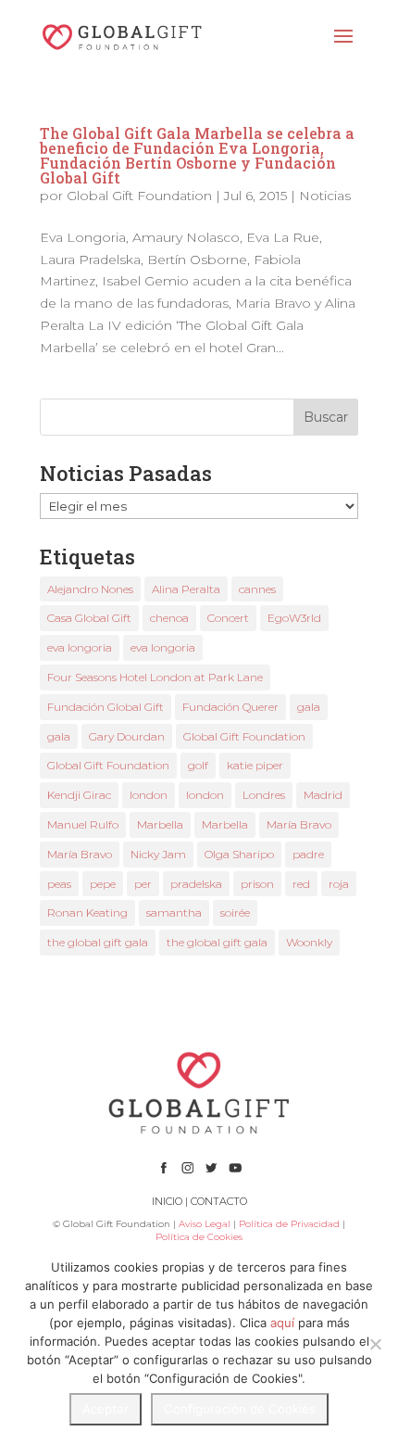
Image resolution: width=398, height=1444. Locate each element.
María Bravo (299, 824)
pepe (103, 884)
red (301, 884)
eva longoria (79, 647)
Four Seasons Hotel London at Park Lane (155, 677)
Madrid (323, 795)
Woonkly (309, 942)
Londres (264, 795)
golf (198, 765)
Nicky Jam (158, 854)
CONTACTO (219, 1201)
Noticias (325, 195)
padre (308, 854)
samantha (174, 912)
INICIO (167, 1201)
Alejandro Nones (90, 589)
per (143, 884)
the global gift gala (97, 942)
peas (59, 884)
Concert (228, 618)
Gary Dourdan (127, 736)
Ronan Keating (87, 912)
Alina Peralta (186, 589)
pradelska (196, 884)
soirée (235, 912)
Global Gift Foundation (139, 195)
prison (257, 884)
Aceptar (105, 1408)
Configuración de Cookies (240, 1408)
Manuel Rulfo (82, 824)
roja (339, 884)
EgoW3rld (294, 618)
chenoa (169, 618)
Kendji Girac (79, 795)
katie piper (255, 765)
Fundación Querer (230, 707)
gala (308, 707)
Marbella (160, 824)
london (149, 795)
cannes (257, 589)
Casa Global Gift (89, 618)
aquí (282, 1322)
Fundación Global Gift (105, 707)
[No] (375, 1344)
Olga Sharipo (239, 854)
